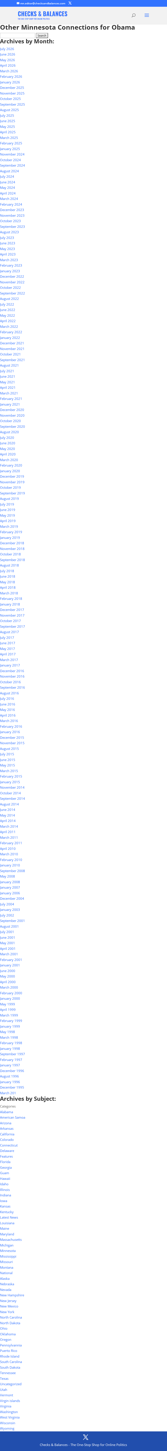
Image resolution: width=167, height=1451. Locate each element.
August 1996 (9, 1076)
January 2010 (10, 865)
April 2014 (8, 821)
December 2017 (12, 609)
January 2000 (10, 998)
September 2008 (12, 871)
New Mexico (9, 1306)
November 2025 (12, 93)
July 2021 (7, 371)
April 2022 (8, 321)
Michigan (6, 1245)
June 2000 (7, 971)
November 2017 (12, 615)
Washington (9, 1412)
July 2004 (7, 904)
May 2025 (7, 126)
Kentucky (7, 1212)
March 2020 (9, 460)
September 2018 (12, 560)
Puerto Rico (8, 1350)
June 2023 (7, 243)
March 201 (8, 1093)
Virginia (5, 1406)
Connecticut (9, 1145)
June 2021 (7, 376)
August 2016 (9, 693)
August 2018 (9, 565)
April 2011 (8, 832)
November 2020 (12, 415)
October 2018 (10, 554)
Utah (3, 1389)
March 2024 (9, 198)
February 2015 (11, 776)
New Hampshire (12, 1295)
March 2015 (9, 771)
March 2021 (9, 393)
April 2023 (8, 254)
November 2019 (12, 482)
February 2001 (11, 959)
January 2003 (10, 909)
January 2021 (10, 404)
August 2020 (9, 432)
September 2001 (12, 920)
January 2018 (10, 604)
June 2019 (7, 509)
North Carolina (11, 1317)
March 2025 (9, 137)
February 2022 (11, 332)
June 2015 (7, 760)
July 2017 (7, 637)
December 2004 (12, 898)
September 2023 (12, 226)
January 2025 (10, 149)
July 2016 (7, 698)
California (7, 1134)
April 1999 (8, 1009)
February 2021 (11, 398)
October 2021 (10, 354)
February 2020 (11, 465)
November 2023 (12, 215)
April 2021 (8, 387)
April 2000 (8, 982)
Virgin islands (10, 1401)
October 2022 (10, 287)
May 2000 (7, 976)
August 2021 (9, 365)
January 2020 (10, 471)
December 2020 (12, 410)
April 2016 (8, 715)
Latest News (9, 1217)
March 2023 (9, 260)
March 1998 (9, 1037)
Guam (4, 1173)
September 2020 (12, 426)
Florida (5, 1162)
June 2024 (7, 182)
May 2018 (7, 582)
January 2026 (10, 82)
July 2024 (7, 176)
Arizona (5, 1123)
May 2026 (7, 60)
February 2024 (11, 204)
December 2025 (12, 87)
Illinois (5, 1189)
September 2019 (12, 493)
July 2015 (7, 754)
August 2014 (9, 804)
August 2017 (9, 632)
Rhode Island (9, 1356)
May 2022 (7, 315)
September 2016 (12, 687)
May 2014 (7, 815)
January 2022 (10, 337)
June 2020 (7, 443)
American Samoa (12, 1117)
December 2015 (12, 737)
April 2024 (8, 193)
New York (7, 1312)
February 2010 (11, 859)
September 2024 (12, 165)
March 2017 (9, 660)
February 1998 (11, 1043)
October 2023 (10, 221)
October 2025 (10, 98)
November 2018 (12, 548)
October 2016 (10, 682)
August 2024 (9, 171)
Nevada (5, 1289)
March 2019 (9, 526)
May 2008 (7, 876)
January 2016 (10, 732)
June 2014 (7, 809)
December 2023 (12, 210)
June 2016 (7, 704)
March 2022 (9, 326)
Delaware (7, 1150)
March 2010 (9, 854)
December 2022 (12, 276)
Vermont (6, 1395)
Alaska (5, 1278)
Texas (4, 1378)
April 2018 (8, 587)
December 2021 (12, 343)
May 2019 (7, 515)
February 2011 (11, 843)
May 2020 (7, 448)
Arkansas (6, 1128)
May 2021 (7, 382)
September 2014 (12, 798)
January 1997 (10, 1065)
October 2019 (10, 487)
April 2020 (8, 454)
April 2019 (8, 521)
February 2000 (11, 993)
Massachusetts (11, 1239)
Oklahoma (8, 1334)
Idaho (4, 1184)
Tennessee (8, 1373)
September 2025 (12, 104)
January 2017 (10, 665)
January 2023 (10, 271)
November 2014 (12, 787)
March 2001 (9, 954)
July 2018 (7, 571)
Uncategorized (11, 1384)
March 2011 (9, 837)
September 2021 (12, 360)
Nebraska (7, 1284)
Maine (4, 1228)
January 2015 (10, 782)
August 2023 (9, 232)
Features (6, 1156)
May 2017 (7, 648)
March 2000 (9, 987)
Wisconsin (7, 1423)
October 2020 (10, 421)
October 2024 (10, 160)
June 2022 (7, 310)
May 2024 (7, 187)
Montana (6, 1267)
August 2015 (9, 748)
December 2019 (12, 476)
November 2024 (12, 154)
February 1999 (11, 1020)
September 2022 (12, 293)
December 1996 (12, 1071)
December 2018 (12, 543)
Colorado (7, 1139)
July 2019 (7, 504)
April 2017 (8, 654)
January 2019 (10, 537)
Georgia (6, 1167)
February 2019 (11, 532)
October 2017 (10, 621)
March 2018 (9, 593)
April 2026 (8, 65)
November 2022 (12, 282)
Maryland (7, 1234)
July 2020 (7, 437)
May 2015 (7, 765)
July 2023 (7, 237)
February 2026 (11, 76)
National (6, 1273)
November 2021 (12, 349)
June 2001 (7, 937)
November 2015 (12, 743)
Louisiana (7, 1223)
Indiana (5, 1195)
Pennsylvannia (11, 1345)
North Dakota (10, 1323)
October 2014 (10, 793)
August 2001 (9, 926)
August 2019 (9, 498)
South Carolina (11, 1362)
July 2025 (7, 115)
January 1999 (10, 1026)
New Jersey (8, 1301)
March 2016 (9, 721)
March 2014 (9, 826)
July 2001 (7, 932)
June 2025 (7, 121)
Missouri (6, 1262)
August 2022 (9, 298)
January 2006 (10, 893)
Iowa (3, 1201)
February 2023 (11, 265)
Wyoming (7, 1428)
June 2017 (7, 643)
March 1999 (9, 1015)
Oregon (5, 1339)
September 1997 (12, 1054)
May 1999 (7, 1004)
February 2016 (11, 726)
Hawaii (5, 1178)
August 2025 (9, 110)
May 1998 (7, 1032)
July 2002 (7, 915)
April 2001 (8, 948)
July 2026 (7, 49)
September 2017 (12, 626)
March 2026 (9, 71)
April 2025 (8, 132)
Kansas (5, 1206)
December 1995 (12, 1087)
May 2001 (7, 943)
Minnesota (8, 1250)
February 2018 (11, 598)
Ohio (3, 1328)
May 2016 (7, 709)
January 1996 (10, 1082)
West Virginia (10, 1417)
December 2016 (12, 671)
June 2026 (7, 54)
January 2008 (10, 882)
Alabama (6, 1112)
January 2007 (10, 887)
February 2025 (11, 143)
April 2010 (8, 848)
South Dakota (10, 1367)
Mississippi (8, 1256)
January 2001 (10, 965)
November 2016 (12, 676)
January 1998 (10, 1048)
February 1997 (11, 1059)
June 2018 (7, 576)
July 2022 (7, 304)
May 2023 (7, 249)
